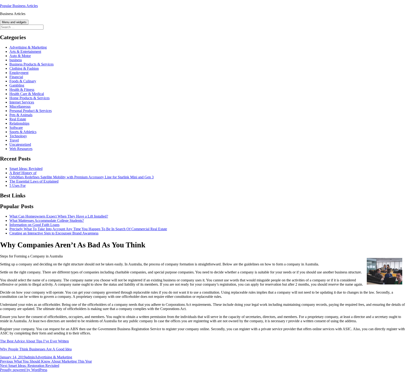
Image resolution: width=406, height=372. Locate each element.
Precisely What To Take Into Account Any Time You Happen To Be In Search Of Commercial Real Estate (88, 229)
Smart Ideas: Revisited (26, 169)
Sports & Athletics (22, 132)
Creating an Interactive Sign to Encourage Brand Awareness (53, 233)
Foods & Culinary (22, 81)
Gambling (16, 85)
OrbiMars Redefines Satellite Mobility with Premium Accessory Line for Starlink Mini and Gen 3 (81, 177)
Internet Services (21, 102)
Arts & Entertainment (25, 52)
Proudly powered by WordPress (23, 370)
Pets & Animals (20, 115)
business (15, 60)
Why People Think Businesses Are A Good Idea (36, 349)
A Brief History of (22, 173)
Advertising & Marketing (28, 47)
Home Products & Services (29, 98)
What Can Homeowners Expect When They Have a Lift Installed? (58, 216)
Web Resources (20, 149)
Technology (18, 136)
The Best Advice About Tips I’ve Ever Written (34, 341)
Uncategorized (20, 144)
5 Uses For (17, 186)
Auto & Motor (20, 56)
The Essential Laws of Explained (34, 181)
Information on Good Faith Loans (34, 225)
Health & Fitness (21, 90)
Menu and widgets (14, 22)
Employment (18, 73)
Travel (14, 140)
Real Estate (17, 119)
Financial (16, 77)
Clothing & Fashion (24, 68)
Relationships (19, 123)
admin (30, 357)
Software (16, 128)
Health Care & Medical (26, 94)
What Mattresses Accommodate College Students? (46, 220)
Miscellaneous (20, 106)
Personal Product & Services (30, 111)
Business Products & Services (31, 64)
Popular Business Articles (19, 6)
